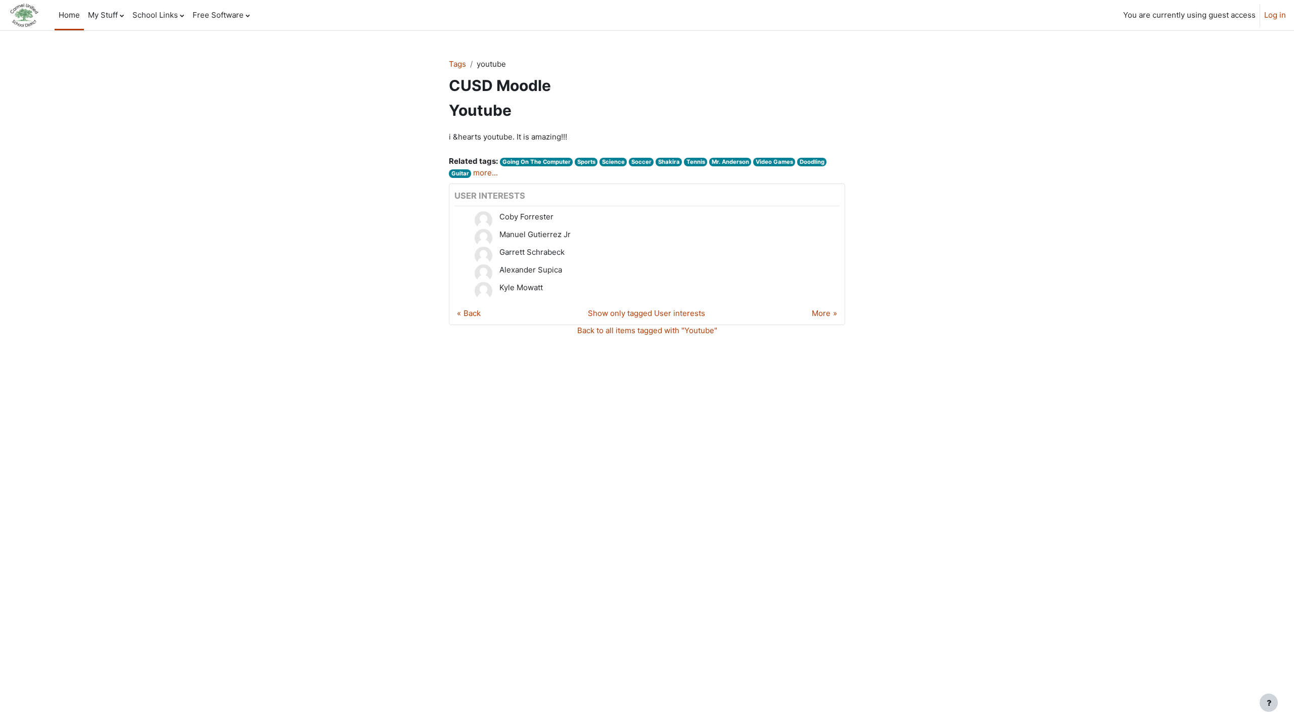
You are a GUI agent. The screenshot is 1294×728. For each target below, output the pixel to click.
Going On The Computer (536, 161)
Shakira (669, 161)
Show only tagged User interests (646, 313)
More (821, 313)
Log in (1275, 15)
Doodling (812, 161)
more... (485, 172)
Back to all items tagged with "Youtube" (647, 330)
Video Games (774, 161)
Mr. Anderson (730, 161)
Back (472, 313)
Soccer (641, 161)
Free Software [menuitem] (218, 15)
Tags (457, 64)
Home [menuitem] (69, 15)
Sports (586, 161)
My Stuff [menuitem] (103, 15)
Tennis (695, 161)
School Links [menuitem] (155, 15)
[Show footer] (1269, 703)
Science (613, 161)
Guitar (460, 173)
